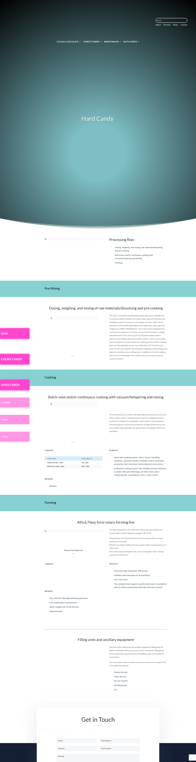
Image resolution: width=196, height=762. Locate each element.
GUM (4, 333)
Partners (167, 25)
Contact (183, 25)
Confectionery (91, 41)
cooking (4, 420)
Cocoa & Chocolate (67, 41)
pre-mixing (5, 402)
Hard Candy (10, 385)
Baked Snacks (111, 41)
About (158, 25)
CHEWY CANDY (11, 359)
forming (4, 437)
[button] (72, 553)
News (175, 25)
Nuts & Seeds (130, 41)
